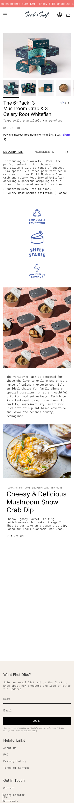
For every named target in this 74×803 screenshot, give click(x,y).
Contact (9, 788)
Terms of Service (23, 730)
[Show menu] (5, 14)
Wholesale (10, 801)
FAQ (5, 754)
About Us (9, 747)
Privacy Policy (14, 761)
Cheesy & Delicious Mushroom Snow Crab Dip (37, 502)
